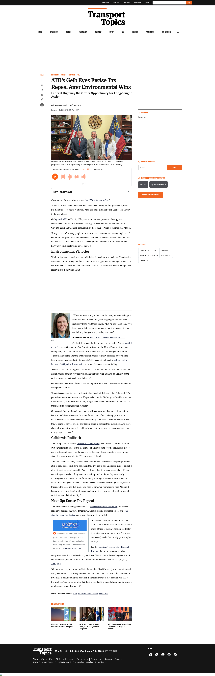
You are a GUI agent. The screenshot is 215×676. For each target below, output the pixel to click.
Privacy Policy (78, 662)
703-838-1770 (111, 651)
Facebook (150, 654)
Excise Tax (103, 593)
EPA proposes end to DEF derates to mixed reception (62, 625)
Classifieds (126, 2)
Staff (58, 659)
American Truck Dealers (88, 593)
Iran (155, 250)
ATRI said (56, 563)
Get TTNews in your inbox (96, 199)
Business (68, 32)
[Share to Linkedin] (42, 90)
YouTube (162, 654)
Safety (111, 32)
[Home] (107, 17)
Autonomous (150, 32)
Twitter (156, 654)
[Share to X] (42, 85)
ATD (75, 593)
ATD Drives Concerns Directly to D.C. (107, 337)
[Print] (42, 105)
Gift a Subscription (160, 184)
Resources (96, 659)
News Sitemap (101, 662)
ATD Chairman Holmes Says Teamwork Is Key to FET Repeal (119, 626)
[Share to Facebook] (42, 80)
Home (40, 32)
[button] (42, 100)
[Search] (189, 2)
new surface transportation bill (103, 506)
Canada (144, 260)
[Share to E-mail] (42, 95)
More (178, 32)
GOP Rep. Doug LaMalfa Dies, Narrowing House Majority (89, 626)
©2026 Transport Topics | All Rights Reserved (52, 662)
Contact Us (46, 659)
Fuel (123, 32)
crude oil (145, 250)
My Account (137, 2)
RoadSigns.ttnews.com (72, 548)
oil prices (166, 255)
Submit (174, 167)
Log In (147, 2)
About (36, 659)
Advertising (105, 2)
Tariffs (164, 250)
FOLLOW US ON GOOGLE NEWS (150, 195)
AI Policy (89, 662)
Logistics (135, 32)
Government (54, 32)
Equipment (98, 32)
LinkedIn (169, 654)
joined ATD (61, 219)
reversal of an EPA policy (88, 443)
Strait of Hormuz (149, 255)
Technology (83, 32)
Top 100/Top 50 (166, 32)
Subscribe (116, 2)
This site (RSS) (175, 654)
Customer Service (113, 659)
